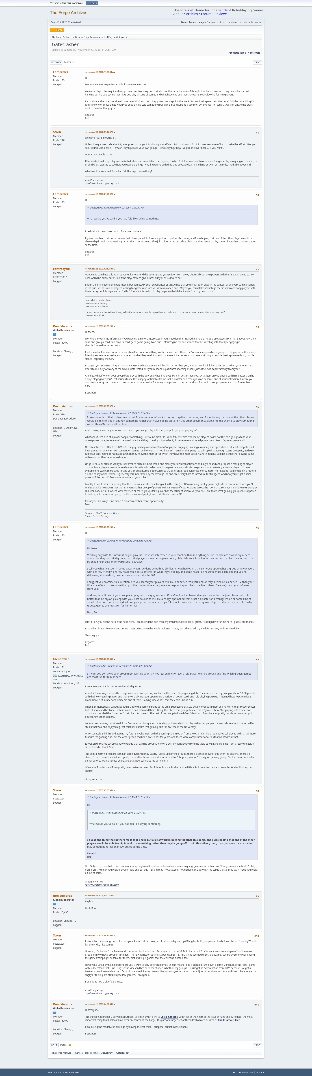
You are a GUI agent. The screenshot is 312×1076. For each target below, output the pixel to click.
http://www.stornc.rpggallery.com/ (102, 183)
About (178, 13)
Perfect (96, 516)
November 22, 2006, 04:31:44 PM (100, 1004)
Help (234, 1072)
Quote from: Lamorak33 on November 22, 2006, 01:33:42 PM (120, 413)
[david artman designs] (54, 423)
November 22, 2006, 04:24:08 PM (100, 935)
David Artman (63, 406)
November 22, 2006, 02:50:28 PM (100, 326)
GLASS (99, 513)
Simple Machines (72, 1072)
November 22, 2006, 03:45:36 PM (100, 659)
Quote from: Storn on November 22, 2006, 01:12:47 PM (117, 207)
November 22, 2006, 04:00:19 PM (100, 895)
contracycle (61, 269)
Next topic (254, 52)
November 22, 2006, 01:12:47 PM (100, 132)
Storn (57, 132)
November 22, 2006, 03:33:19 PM (100, 527)
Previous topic (237, 52)
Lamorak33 (61, 72)
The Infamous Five (229, 1020)
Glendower (61, 659)
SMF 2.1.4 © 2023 (56, 1072)
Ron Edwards (62, 326)
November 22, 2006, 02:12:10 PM (100, 268)
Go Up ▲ (260, 1072)
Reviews (221, 13)
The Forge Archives (68, 12)
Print (257, 62)
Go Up (54, 1045)
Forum (206, 13)
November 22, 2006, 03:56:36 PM (100, 790)
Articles (192, 13)
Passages (105, 516)
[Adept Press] (54, 347)
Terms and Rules (246, 1072)
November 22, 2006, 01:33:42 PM (100, 194)
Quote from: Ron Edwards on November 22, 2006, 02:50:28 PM (120, 540)
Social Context (169, 1016)
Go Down (56, 62)
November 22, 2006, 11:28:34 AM (100, 72)
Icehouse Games (111, 513)
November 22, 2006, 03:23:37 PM (100, 406)
